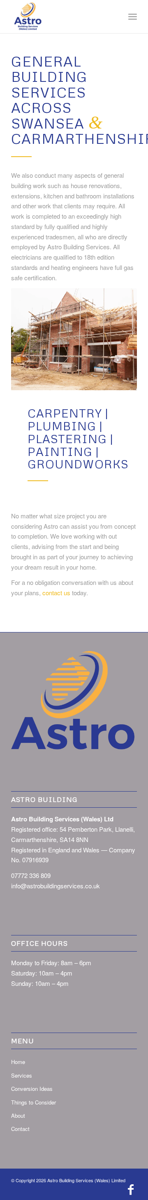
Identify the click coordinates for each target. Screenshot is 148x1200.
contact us (56, 592)
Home (18, 1062)
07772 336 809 (31, 875)
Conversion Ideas (32, 1089)
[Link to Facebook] (131, 1189)
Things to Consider (33, 1102)
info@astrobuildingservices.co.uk (55, 885)
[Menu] (132, 16)
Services (21, 1075)
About (18, 1115)
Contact (20, 1129)
